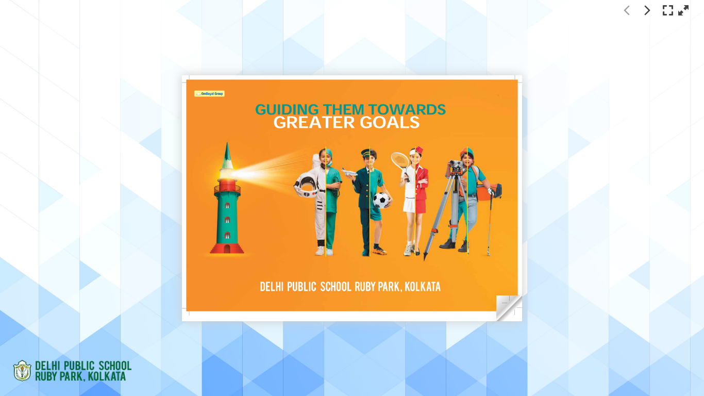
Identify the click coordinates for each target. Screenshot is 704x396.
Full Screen (668, 10)
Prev (627, 10)
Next (647, 10)
